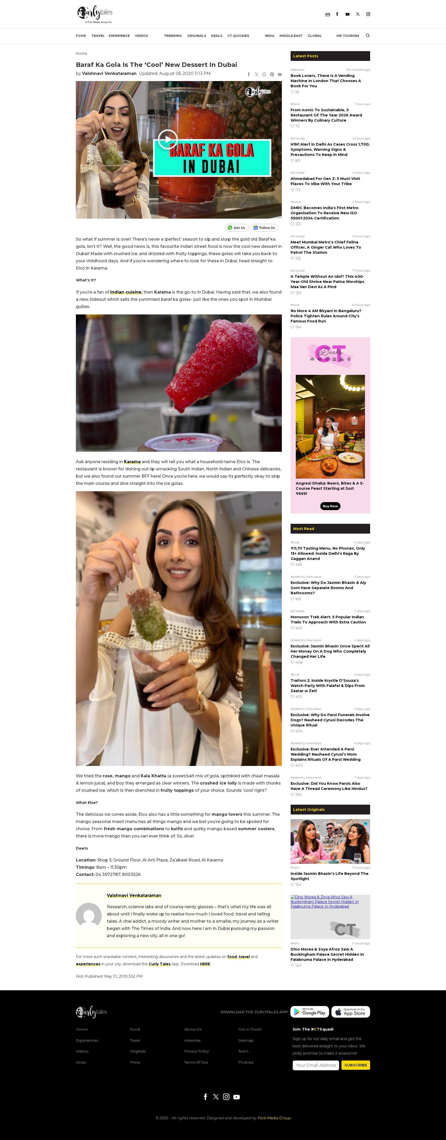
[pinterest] (272, 74)
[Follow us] (266, 228)
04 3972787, (108, 874)
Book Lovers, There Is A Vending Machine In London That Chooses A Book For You (326, 80)
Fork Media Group (274, 1118)
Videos (141, 36)
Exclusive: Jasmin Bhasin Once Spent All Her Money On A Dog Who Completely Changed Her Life (330, 651)
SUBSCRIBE (356, 1065)
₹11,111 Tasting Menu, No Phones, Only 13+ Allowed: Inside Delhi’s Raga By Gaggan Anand (328, 553)
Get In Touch (249, 1029)
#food (295, 104)
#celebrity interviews (306, 577)
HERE (205, 964)
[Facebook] (337, 14)
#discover (298, 70)
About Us (192, 1029)
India (269, 36)
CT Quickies (238, 36)
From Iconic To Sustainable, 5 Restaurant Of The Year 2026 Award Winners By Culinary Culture (326, 115)
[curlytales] (91, 1017)
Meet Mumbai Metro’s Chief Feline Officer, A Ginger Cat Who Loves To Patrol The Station (326, 247)
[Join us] (237, 228)
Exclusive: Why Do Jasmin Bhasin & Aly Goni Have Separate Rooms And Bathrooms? (328, 587)
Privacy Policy (196, 1051)
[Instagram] (368, 14)
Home (81, 53)
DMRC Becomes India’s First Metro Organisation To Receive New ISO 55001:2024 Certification (325, 212)
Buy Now (330, 506)
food (232, 956)
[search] (366, 36)
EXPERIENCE (119, 36)
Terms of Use (196, 1062)
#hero (295, 867)
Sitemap (246, 1040)
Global (315, 36)
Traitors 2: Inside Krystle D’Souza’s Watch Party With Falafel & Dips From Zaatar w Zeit (328, 685)
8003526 (131, 874)
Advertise (192, 1040)
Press (135, 1062)
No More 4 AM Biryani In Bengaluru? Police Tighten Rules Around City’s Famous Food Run (326, 315)
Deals (216, 36)
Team (243, 1051)
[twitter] (256, 74)
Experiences (87, 1040)
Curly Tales (160, 964)
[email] (280, 74)
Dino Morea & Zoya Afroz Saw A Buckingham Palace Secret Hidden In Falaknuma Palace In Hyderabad (327, 954)
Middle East (291, 36)
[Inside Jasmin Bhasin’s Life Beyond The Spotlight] (330, 841)
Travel (98, 36)
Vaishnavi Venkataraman (109, 73)
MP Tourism (348, 36)
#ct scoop (298, 138)
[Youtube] (347, 14)
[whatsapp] (264, 74)
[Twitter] (358, 14)
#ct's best (298, 173)
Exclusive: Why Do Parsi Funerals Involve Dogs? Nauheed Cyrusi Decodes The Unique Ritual (330, 719)
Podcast (245, 1062)
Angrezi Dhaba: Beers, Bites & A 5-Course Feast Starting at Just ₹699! (330, 488)
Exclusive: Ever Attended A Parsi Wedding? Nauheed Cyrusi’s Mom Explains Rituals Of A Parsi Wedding (326, 754)
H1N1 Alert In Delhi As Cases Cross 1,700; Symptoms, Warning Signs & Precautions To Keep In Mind (330, 149)
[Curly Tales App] (309, 1012)
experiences (88, 964)
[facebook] (249, 74)
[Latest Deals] (330, 368)
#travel (296, 202)
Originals (196, 36)
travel (244, 956)
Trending (173, 36)
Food (81, 36)
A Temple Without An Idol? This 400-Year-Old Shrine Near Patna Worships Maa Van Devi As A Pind (327, 281)
